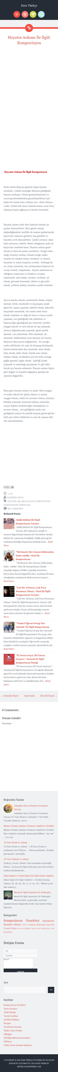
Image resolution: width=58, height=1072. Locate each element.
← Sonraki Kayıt (9, 695)
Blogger (50, 1060)
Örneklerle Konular (13, 1026)
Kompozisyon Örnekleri (17, 504)
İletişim (7, 1023)
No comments (15, 508)
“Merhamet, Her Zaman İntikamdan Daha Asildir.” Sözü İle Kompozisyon (35, 555)
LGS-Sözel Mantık (23, 928)
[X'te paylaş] (10, 487)
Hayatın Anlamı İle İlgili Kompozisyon (29, 501)
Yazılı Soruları (10, 1008)
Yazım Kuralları (11, 1016)
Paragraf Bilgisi (10, 928)
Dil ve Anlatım (29, 924)
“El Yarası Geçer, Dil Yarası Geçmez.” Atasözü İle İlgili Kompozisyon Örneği (30, 659)
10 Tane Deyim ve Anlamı (15, 842)
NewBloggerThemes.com (29, 1066)
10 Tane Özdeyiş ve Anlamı (16, 859)
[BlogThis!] (7, 487)
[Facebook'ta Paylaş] (12, 487)
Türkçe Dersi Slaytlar (39, 928)
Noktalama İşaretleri (45, 924)
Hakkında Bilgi (15, 497)
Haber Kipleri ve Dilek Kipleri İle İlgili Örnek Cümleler (29, 875)
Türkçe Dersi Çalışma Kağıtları (18, 1045)
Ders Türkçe (29, 5)
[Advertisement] (29, 77)
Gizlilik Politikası (11, 1019)
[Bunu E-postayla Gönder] (5, 487)
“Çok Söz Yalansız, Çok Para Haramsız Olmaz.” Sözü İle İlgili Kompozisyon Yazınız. (33, 591)
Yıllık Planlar (10, 1012)
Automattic (24, 1063)
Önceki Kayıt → (48, 695)
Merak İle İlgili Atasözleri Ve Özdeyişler (32, 892)
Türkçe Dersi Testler (13, 1030)
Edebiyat (17, 924)
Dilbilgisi (8, 1034)
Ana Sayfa (29, 695)
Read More (9, 581)
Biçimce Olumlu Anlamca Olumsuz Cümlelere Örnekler (29, 825)
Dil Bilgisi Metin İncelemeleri (17, 1037)
